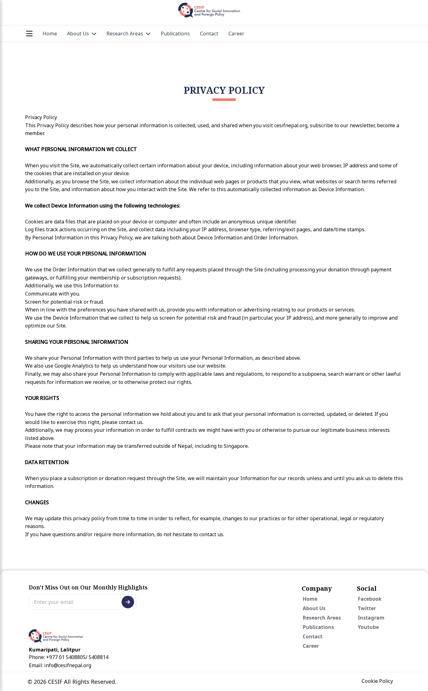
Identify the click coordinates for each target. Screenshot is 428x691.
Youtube (368, 627)
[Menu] (29, 34)
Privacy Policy (224, 90)
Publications (175, 33)
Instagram (371, 617)
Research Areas (125, 33)
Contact (209, 33)
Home (50, 33)
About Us (78, 33)
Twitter (367, 608)
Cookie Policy (377, 681)
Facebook (370, 598)
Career (236, 33)
